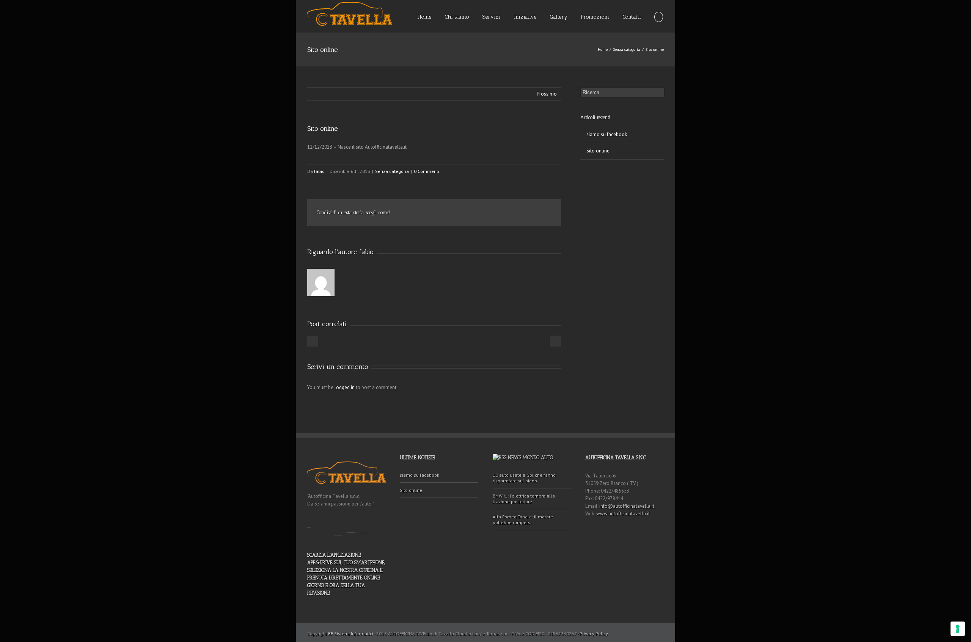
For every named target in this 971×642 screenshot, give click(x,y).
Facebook (478, 213)
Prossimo (547, 94)
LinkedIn (509, 212)
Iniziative (525, 17)
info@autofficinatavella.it (626, 506)
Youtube (338, 525)
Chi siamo (457, 17)
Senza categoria (626, 49)
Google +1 (527, 213)
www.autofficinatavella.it (623, 513)
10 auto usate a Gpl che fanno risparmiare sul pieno (524, 477)
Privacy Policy (594, 633)
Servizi (491, 17)
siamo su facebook (606, 134)
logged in (345, 387)
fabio (319, 171)
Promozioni (595, 17)
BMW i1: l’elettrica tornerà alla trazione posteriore (524, 498)
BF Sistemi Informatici (350, 633)
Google (351, 524)
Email (546, 213)
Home (424, 17)
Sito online (322, 128)
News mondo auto (530, 457)
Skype (364, 524)
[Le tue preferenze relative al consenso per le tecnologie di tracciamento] (958, 629)
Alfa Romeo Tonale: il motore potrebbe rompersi (523, 519)
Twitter (493, 213)
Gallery (558, 17)
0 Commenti (426, 171)
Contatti (631, 17)
